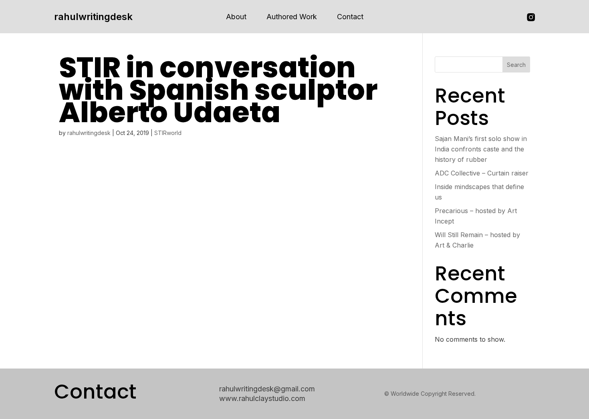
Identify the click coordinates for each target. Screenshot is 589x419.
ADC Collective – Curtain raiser (481, 173)
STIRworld (168, 132)
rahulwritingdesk (93, 16)
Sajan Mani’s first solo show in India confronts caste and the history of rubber (481, 149)
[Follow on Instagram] (531, 17)
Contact (350, 16)
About (236, 16)
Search (516, 64)
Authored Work (291, 16)
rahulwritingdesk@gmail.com (267, 389)
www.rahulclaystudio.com (262, 398)
